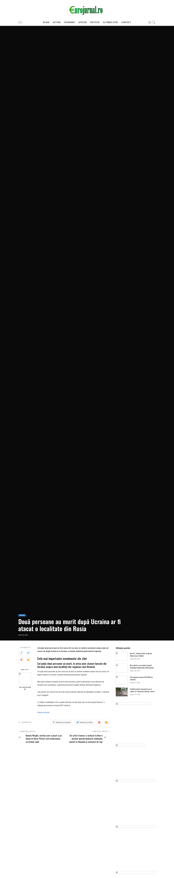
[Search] (154, 22)
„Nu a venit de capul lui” (25, 688)
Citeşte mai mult (43, 712)
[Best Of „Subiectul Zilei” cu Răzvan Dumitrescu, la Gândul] (122, 656)
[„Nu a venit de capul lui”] (25, 678)
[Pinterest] (21, 660)
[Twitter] (28, 653)
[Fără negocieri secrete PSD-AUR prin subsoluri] (122, 680)
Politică (22, 615)
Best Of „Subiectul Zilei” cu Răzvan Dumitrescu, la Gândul (141, 654)
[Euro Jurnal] (87, 9)
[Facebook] (21, 653)
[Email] (28, 660)
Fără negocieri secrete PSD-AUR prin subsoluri (141, 678)
